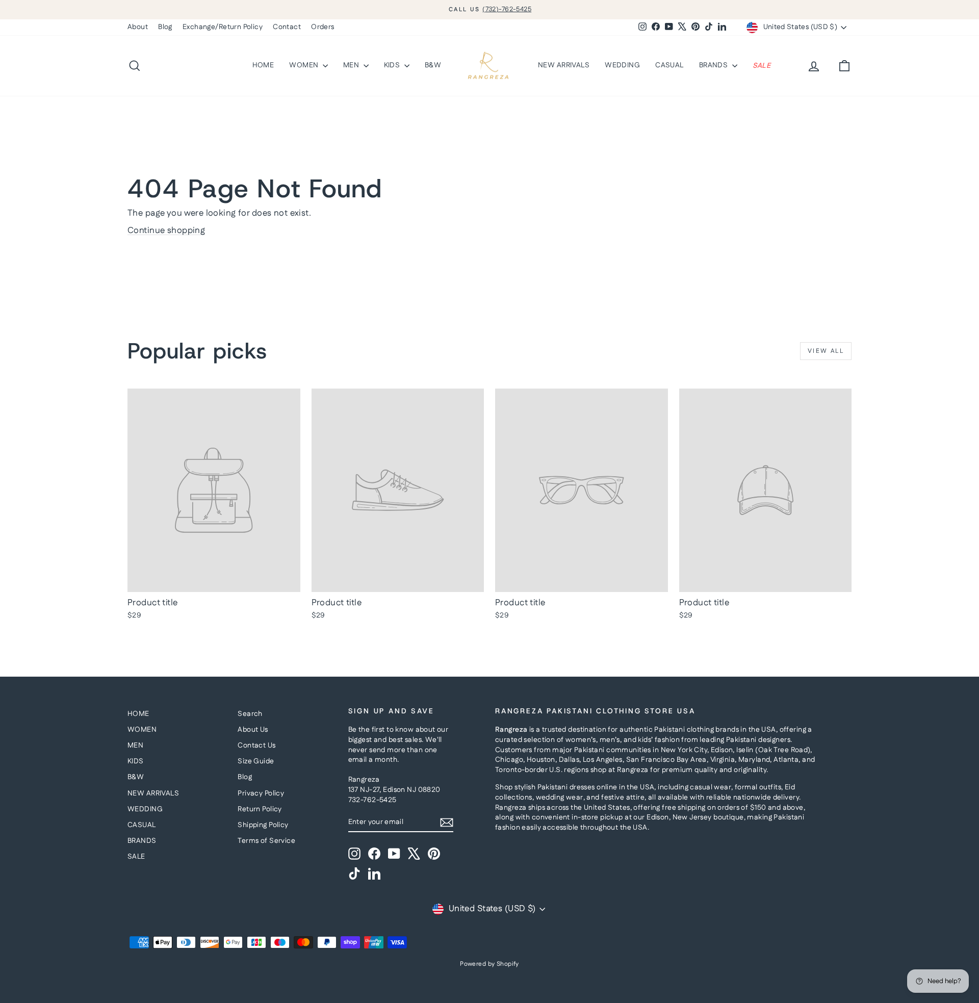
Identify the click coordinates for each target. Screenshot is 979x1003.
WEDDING (622, 65)
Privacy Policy (261, 793)
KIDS (393, 65)
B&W (433, 65)
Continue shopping (166, 230)
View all (826, 351)
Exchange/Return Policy (223, 27)
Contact (287, 27)
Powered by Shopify (489, 964)
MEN (352, 65)
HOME (263, 65)
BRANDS (714, 65)
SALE (762, 65)
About (137, 27)
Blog (165, 27)
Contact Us (256, 745)
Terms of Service (266, 841)
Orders (322, 27)
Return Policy (260, 809)
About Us (253, 730)
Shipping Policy (263, 825)
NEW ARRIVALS (563, 65)
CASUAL (669, 65)
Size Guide (256, 761)
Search (250, 714)
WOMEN (304, 65)
